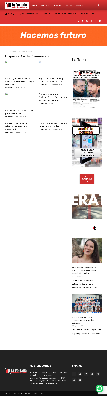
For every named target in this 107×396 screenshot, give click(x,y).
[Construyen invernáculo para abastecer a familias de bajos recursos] (20, 68)
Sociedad (45, 5)
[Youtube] (100, 20)
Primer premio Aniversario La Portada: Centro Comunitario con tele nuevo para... (53, 97)
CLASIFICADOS (47, 14)
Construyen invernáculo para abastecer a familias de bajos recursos (19, 81)
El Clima (79, 5)
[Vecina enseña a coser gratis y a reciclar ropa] (20, 100)
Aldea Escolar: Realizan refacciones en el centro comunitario (17, 126)
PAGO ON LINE (73, 14)
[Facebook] (74, 20)
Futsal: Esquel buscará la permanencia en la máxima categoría (83, 320)
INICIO (93, 14)
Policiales (57, 5)
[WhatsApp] (95, 20)
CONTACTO (85, 14)
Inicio (7, 51)
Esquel (34, 5)
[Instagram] (78, 20)
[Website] (91, 20)
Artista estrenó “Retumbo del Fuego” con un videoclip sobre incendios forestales (84, 270)
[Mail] (83, 20)
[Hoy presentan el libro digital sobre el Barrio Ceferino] (53, 68)
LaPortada (9, 87)
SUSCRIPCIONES (60, 14)
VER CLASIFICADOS (87, 179)
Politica (68, 5)
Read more (94, 288)
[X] (87, 20)
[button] (99, 5)
